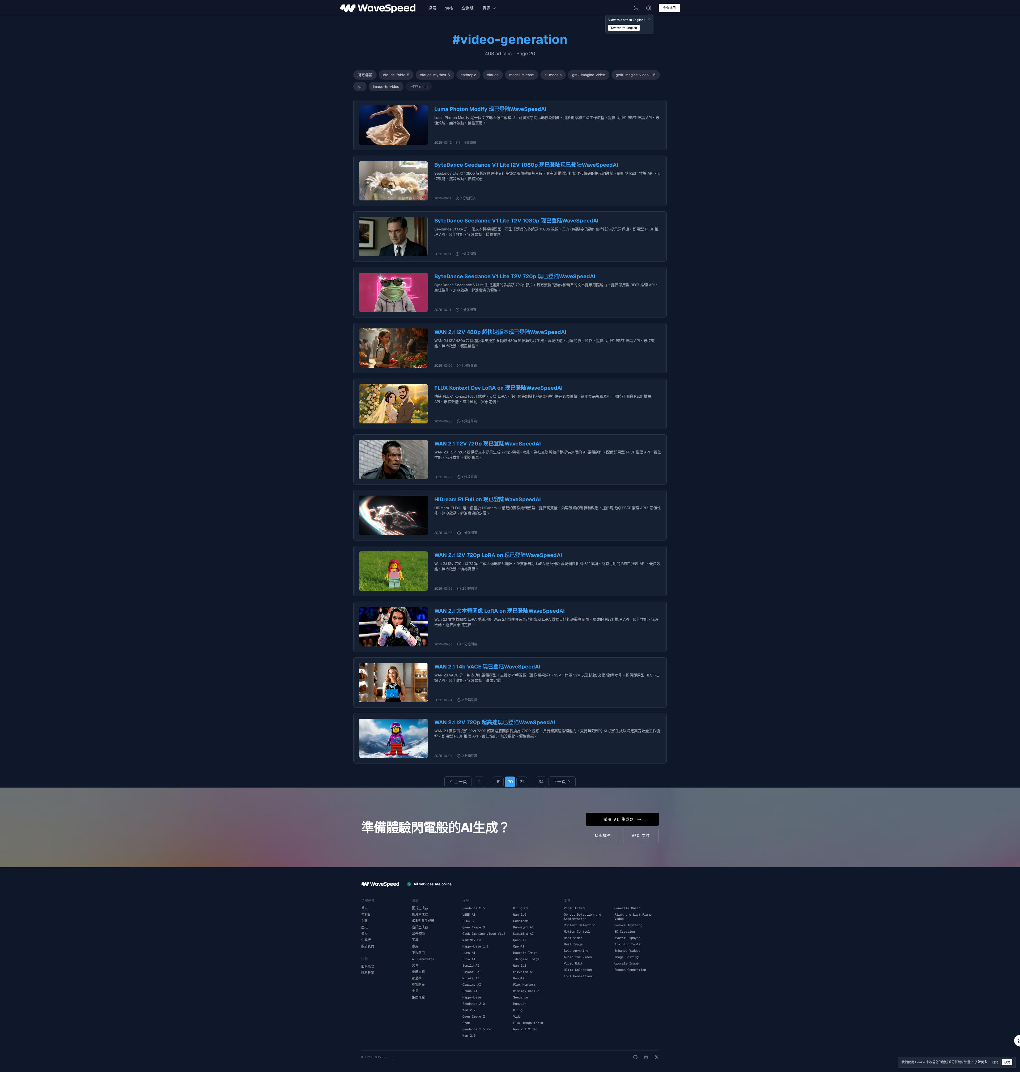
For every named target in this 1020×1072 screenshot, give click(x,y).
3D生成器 (418, 934)
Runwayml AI (523, 927)
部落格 (417, 978)
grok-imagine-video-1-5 (636, 74)
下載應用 (418, 953)
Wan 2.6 (468, 1036)
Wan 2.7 (468, 1010)
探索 (432, 8)
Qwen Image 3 (473, 927)
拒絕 (995, 1062)
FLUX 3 (468, 921)
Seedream (520, 921)
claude (493, 74)
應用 (415, 946)
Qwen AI (519, 940)
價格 (449, 8)
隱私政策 (367, 973)
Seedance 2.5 (473, 908)
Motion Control (577, 931)
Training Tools (627, 944)
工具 (415, 940)
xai (360, 86)
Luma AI (468, 953)
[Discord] (646, 1057)
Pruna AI (469, 991)
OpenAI (518, 946)
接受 (1007, 1062)
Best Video (573, 938)
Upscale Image (626, 963)
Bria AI (468, 959)
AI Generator (423, 959)
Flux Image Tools (528, 1023)
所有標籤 (365, 74)
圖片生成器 (420, 908)
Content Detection (580, 925)
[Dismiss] (649, 19)
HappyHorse (471, 997)
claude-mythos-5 (435, 74)
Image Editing (626, 957)
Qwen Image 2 (473, 1016)
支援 (415, 991)
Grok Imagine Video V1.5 (483, 934)
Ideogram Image (526, 959)
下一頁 (559, 781)
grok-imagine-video (588, 74)
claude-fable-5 (396, 74)
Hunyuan (519, 1004)
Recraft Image (525, 953)
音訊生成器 (420, 927)
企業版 (468, 8)
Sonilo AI (470, 965)
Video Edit (573, 963)
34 (541, 781)
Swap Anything (576, 951)
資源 (487, 8)
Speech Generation (630, 970)
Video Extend (575, 908)
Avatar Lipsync (627, 938)
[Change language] (648, 8)
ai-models (553, 74)
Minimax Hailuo (526, 991)
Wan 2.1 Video (525, 1029)
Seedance (520, 997)
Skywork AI (471, 972)
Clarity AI (471, 985)
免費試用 (669, 8)
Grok (466, 1023)
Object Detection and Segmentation (582, 916)
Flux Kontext (524, 985)
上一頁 (460, 781)
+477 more (419, 86)
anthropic (468, 74)
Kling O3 (520, 908)
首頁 (364, 908)
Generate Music (627, 908)
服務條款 (367, 966)
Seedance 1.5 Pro (477, 1029)
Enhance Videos (627, 951)
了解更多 (981, 1062)
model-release (521, 74)
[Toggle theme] (636, 8)
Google (518, 978)
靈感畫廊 (418, 972)
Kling (517, 1010)
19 (498, 781)
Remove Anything (628, 925)
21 (522, 781)
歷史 (364, 927)
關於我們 (367, 946)
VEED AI (468, 914)
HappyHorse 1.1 (475, 946)
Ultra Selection (578, 970)
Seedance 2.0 (473, 1004)
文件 (415, 965)
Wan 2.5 (519, 914)
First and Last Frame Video (633, 916)
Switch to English (624, 28)
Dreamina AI (523, 934)
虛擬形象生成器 (423, 921)
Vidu (517, 1016)
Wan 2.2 (519, 965)
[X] (656, 1057)
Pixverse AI (523, 972)
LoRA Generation (578, 976)
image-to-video (386, 86)
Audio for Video (578, 957)
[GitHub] (635, 1057)
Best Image (573, 944)
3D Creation (624, 931)
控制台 (366, 914)
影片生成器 (420, 914)
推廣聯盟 (418, 997)
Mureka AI (470, 978)
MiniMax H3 (471, 940)
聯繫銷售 (418, 985)
